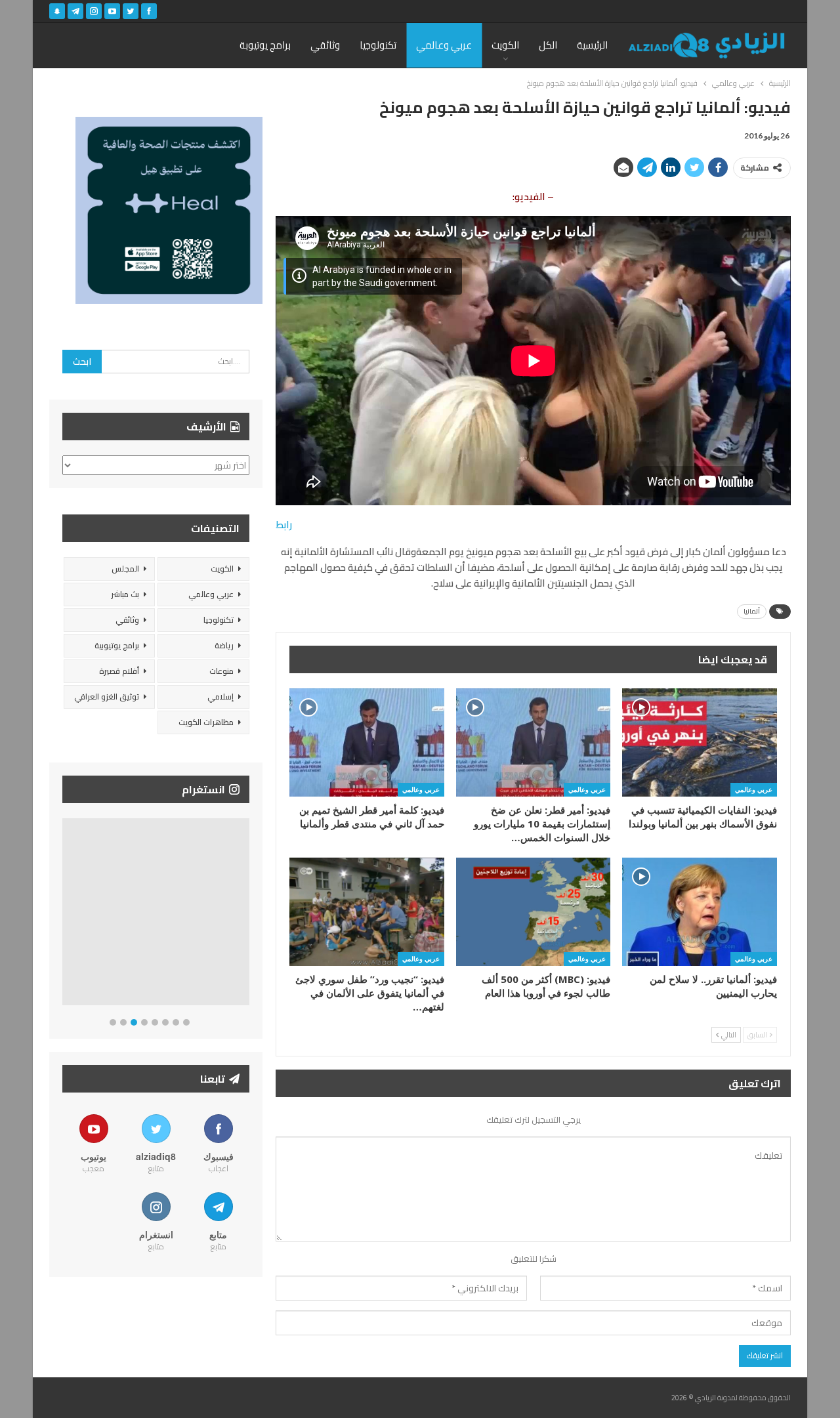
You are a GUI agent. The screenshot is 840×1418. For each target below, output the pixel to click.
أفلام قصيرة (119, 670)
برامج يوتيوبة (265, 44)
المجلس (125, 568)
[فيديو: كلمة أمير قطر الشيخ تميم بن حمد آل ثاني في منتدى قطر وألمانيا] (366, 742)
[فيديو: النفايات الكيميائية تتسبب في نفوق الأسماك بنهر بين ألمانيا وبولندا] (699, 742)
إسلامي (220, 696)
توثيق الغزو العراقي (106, 696)
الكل (548, 44)
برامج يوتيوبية (116, 645)
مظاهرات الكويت (206, 722)
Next (246, 914)
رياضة (224, 645)
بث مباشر (125, 594)
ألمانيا (752, 611)
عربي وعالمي (444, 44)
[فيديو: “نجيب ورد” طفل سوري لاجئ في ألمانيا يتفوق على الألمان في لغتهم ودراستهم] (366, 912)
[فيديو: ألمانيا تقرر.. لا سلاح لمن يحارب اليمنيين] (699, 912)
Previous (66, 914)
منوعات (221, 670)
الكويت (505, 44)
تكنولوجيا (378, 44)
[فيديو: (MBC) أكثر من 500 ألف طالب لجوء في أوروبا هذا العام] (533, 912)
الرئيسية (592, 44)
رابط (284, 524)
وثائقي (325, 44)
